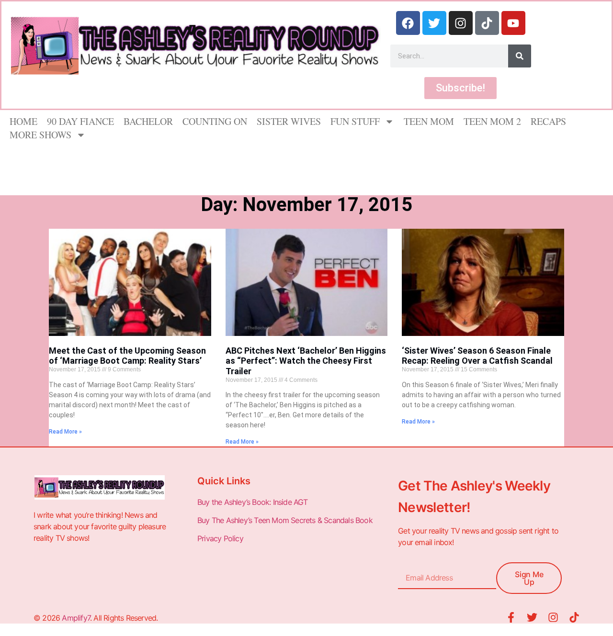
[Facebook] (408, 23)
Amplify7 (76, 618)
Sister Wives (289, 121)
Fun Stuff (355, 121)
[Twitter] (434, 23)
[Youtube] (513, 23)
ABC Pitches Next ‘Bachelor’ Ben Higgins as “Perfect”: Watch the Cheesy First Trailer (306, 361)
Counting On (214, 121)
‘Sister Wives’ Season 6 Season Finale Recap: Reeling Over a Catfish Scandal (477, 356)
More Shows (40, 134)
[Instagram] (461, 23)
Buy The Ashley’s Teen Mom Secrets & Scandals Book (285, 520)
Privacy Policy (221, 538)
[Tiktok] (487, 23)
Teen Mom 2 (492, 121)
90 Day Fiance (80, 121)
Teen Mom (429, 121)
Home (23, 121)
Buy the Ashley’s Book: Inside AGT (252, 502)
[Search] (519, 56)
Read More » (65, 431)
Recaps (548, 121)
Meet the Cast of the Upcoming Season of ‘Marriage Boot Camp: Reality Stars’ (127, 356)
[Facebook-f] (511, 617)
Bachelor (148, 121)
